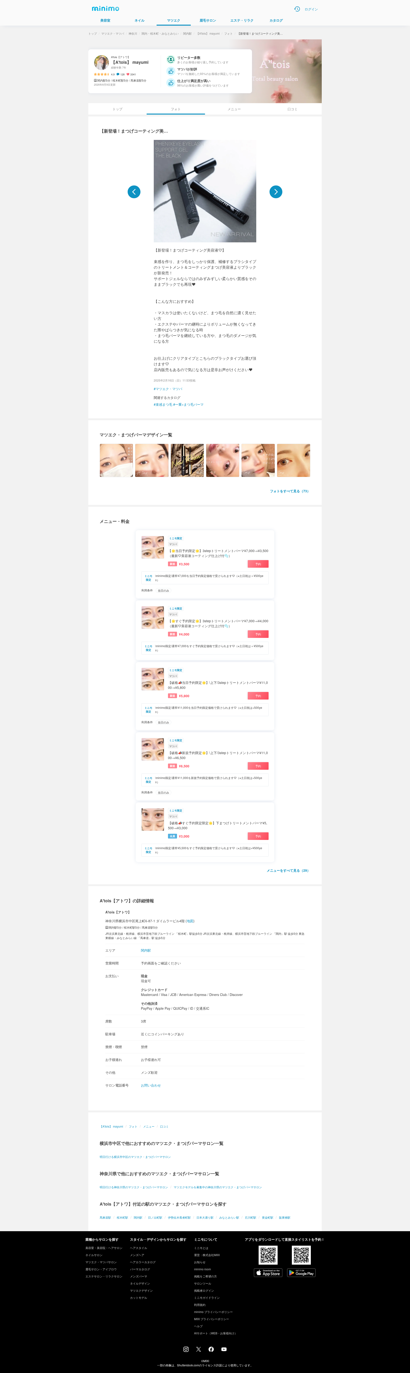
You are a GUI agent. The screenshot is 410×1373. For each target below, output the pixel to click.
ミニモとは (201, 1248)
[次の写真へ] (276, 191)
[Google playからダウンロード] (301, 1273)
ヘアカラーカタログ (143, 1262)
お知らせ (199, 1262)
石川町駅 (250, 1217)
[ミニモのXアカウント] (198, 1350)
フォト (228, 33)
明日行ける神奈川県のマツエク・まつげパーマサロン (134, 1187)
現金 (144, 975)
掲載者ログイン (204, 1290)
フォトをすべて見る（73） (290, 490)
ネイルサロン (93, 1255)
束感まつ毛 (164, 404)
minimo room (202, 1269)
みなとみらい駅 (229, 1217)
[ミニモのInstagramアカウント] (186, 1350)
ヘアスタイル (138, 1248)
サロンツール (202, 1283)
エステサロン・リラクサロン (103, 1276)
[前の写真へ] (134, 191)
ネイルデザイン (140, 1283)
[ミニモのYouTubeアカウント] (224, 1349)
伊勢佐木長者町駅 (179, 1217)
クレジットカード (154, 989)
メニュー (234, 108)
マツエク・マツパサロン (101, 1262)
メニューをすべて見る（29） (288, 870)
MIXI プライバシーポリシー (211, 1319)
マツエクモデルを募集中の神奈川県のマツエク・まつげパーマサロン (218, 1187)
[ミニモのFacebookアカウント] (211, 1350)
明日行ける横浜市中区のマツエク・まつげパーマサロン (135, 1157)
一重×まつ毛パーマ (189, 404)
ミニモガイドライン (207, 1297)
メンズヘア (137, 1255)
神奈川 (133, 33)
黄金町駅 (267, 1217)
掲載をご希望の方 (205, 1276)
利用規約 (199, 1305)
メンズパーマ (138, 1276)
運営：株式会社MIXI (207, 1255)
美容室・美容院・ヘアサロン (103, 1248)
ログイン (311, 9)
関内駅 (187, 33)
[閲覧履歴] (297, 9)
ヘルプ (198, 1326)
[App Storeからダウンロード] (268, 1273)
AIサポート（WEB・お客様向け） (215, 1333)
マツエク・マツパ (112, 33)
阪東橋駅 (284, 1217)
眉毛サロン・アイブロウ (101, 1269)
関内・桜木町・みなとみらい (160, 33)
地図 (190, 920)
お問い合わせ (151, 1085)
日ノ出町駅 (155, 1217)
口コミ (293, 108)
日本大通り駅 (205, 1217)
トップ (92, 33)
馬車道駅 (105, 1217)
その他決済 (149, 1003)
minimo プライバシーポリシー (213, 1312)
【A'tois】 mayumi (208, 33)
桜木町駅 (122, 1217)
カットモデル (138, 1297)
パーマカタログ (140, 1269)
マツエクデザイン (141, 1290)
